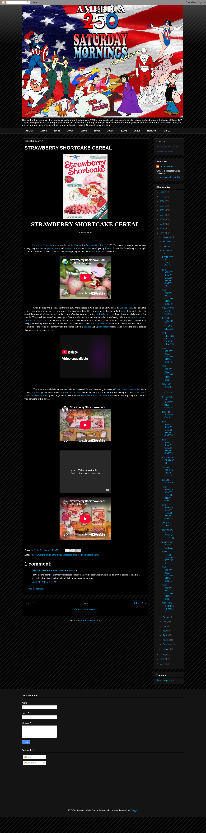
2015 (162, 659)
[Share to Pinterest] (79, 550)
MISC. (167, 130)
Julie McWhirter (105, 395)
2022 (162, 210)
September (167, 250)
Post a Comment (35, 589)
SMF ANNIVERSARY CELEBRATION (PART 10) (167, 278)
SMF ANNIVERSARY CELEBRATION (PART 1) (167, 592)
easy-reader (103, 327)
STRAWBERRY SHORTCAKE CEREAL (168, 402)
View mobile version (85, 609)
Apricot (64, 392)
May (165, 631)
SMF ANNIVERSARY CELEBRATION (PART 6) (167, 428)
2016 (162, 654)
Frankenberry (105, 314)
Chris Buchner (167, 166)
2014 (162, 664)
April (165, 635)
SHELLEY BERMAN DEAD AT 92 (168, 607)
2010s (124, 130)
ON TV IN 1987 (167, 524)
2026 (162, 192)
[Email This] (66, 550)
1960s (57, 130)
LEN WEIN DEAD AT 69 (168, 460)
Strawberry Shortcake (42, 245)
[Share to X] (73, 550)
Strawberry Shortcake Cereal (86, 555)
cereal (34, 555)
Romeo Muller (133, 389)
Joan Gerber (75, 392)
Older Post (140, 603)
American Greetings (95, 245)
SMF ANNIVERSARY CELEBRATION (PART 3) (167, 512)
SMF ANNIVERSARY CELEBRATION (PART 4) (167, 494)
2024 (162, 201)
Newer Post (30, 603)
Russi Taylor (96, 251)
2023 (162, 206)
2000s (110, 130)
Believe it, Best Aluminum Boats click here (52, 570)
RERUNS (152, 130)
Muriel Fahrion (74, 245)
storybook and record (36, 320)
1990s (97, 130)
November (168, 241)
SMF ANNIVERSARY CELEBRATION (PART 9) (167, 297)
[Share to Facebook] (76, 550)
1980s (83, 130)
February (167, 644)
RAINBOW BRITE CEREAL (167, 545)
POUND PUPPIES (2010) (167, 415)
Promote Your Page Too (165, 151)
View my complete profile (168, 177)
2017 (162, 233)
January (166, 649)
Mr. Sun (121, 389)
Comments (31, 763)
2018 (162, 228)
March (166, 640)
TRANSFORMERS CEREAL (168, 311)
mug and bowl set (137, 317)
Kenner (108, 248)
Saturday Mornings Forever (167, 146)
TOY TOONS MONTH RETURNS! (167, 557)
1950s (43, 130)
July (165, 621)
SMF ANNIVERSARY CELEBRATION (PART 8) (167, 355)
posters (68, 248)
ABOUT (29, 130)
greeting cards (53, 248)
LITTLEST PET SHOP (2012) (167, 261)
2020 (162, 219)
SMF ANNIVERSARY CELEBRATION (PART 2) (167, 574)
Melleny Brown (42, 395)
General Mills (126, 308)
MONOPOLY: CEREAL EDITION (168, 534)
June (165, 626)
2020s (137, 130)
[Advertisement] (38, 787)
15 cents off (102, 323)
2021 (162, 215)
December (168, 237)
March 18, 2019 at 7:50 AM (44, 582)
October (167, 246)
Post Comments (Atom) (91, 620)
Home (85, 603)
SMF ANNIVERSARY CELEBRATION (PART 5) (167, 446)
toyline (88, 248)
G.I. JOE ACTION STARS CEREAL (167, 471)
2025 (162, 196)
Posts (28, 757)
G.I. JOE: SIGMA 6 (167, 481)
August (166, 617)
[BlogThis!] (69, 550)
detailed (87, 327)
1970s (70, 130)
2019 (162, 224)
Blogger (134, 810)
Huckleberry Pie (88, 395)
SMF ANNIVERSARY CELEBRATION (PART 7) (167, 373)
